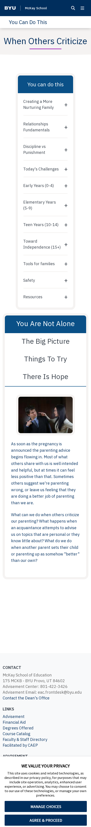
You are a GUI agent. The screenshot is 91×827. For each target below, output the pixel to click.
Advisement (14, 716)
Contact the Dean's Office (26, 697)
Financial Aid (14, 722)
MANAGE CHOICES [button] (45, 806)
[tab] (45, 324)
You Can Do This (28, 22)
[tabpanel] (45, 482)
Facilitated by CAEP (20, 745)
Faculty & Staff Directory (25, 739)
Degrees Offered (18, 728)
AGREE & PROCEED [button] (46, 820)
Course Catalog (16, 733)
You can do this (45, 84)
